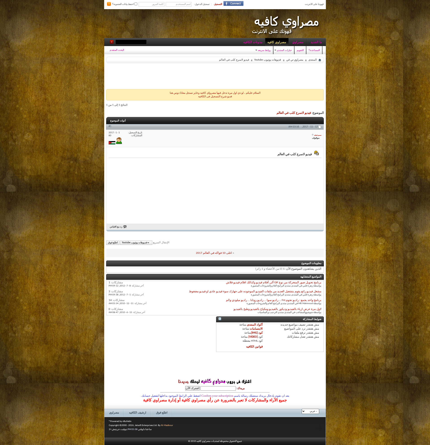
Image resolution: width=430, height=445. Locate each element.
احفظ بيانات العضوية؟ (123, 4)
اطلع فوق (113, 243)
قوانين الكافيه (254, 346)
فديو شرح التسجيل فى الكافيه (215, 96)
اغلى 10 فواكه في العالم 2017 (214, 253)
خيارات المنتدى (284, 50)
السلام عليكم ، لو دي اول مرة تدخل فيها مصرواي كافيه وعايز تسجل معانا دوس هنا (215, 93)
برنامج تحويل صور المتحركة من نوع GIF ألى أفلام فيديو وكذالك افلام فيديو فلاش (273, 282)
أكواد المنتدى (255, 324)
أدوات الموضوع (118, 120)
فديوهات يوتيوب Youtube (267, 60)
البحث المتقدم (117, 50)
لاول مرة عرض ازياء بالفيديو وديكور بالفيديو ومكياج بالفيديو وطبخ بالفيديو (277, 309)
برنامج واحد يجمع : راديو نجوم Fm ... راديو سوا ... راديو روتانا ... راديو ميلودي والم (273, 300)
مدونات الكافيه (252, 42)
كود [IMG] (257, 332)
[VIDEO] (253, 336)
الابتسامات (256, 328)
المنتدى (312, 60)
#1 (110, 126)
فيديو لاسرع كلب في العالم (294, 113)
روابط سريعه (264, 50)
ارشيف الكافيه (137, 412)
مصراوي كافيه (276, 42)
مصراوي (297, 42)
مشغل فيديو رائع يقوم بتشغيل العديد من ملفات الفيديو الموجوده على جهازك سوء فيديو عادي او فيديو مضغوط (255, 291)
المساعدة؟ (314, 50)
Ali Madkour (167, 425)
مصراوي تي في (294, 60)
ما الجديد (316, 42)
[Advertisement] (215, 75)
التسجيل (218, 4)
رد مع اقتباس (116, 227)
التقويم (300, 50)
